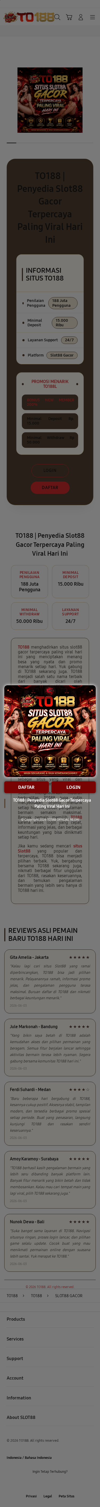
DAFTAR (26, 787)
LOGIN (73, 787)
